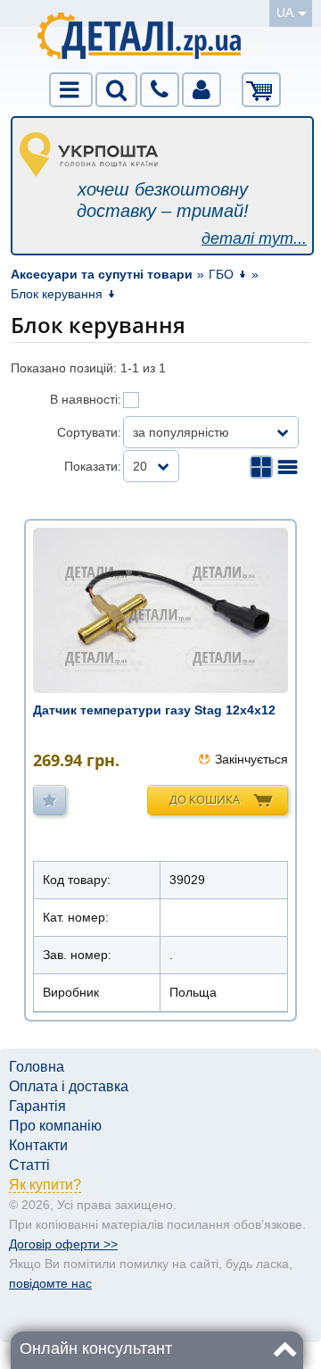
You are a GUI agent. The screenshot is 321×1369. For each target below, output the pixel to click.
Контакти (38, 1145)
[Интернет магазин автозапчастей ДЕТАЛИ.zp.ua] (140, 39)
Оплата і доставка (68, 1086)
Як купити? (45, 1184)
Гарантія (37, 1106)
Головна (36, 1066)
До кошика (204, 799)
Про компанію (55, 1125)
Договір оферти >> (63, 1244)
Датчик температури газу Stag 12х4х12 (154, 710)
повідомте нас (50, 1283)
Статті (29, 1165)
